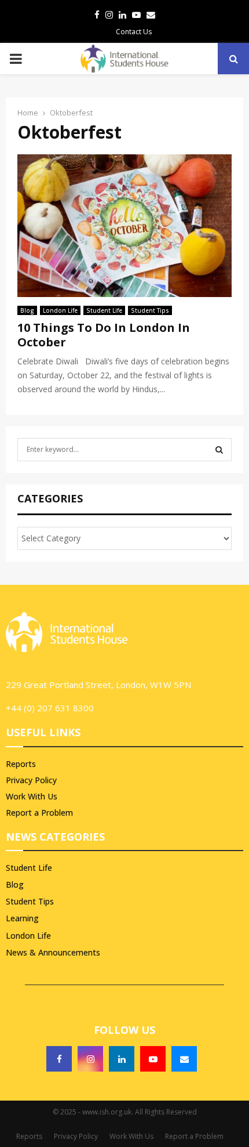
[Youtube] (153, 1059)
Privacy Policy (31, 780)
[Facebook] (59, 1059)
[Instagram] (90, 1059)
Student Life (104, 310)
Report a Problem (39, 812)
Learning (22, 918)
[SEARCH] (219, 449)
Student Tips (150, 310)
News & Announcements (53, 952)
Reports (21, 764)
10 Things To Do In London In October (103, 335)
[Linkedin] (121, 1059)
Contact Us (134, 32)
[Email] (184, 1059)
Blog (27, 310)
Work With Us (31, 796)
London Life (60, 310)
